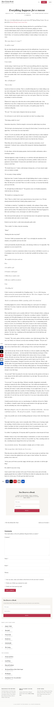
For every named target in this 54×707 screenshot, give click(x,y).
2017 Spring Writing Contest (40, 13)
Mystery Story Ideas (48, 691)
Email (6, 565)
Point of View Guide (11, 694)
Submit (44, 2)
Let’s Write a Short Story (6, 692)
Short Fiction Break (8, 1)
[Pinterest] (15, 481)
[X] (11, 481)
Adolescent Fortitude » (44, 522)
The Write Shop (12, 691)
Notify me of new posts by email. (14, 586)
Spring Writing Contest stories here (18, 22)
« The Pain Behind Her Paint (12, 522)
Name (6, 558)
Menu (50, 2)
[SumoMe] (23, 481)
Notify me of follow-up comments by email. (16, 583)
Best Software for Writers (6, 695)
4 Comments (27, 15)
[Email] (19, 481)
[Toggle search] (39, 2)
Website (6, 572)
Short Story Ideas (40, 691)
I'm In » (27, 510)
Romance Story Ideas (42, 692)
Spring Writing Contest (23, 13)
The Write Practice (5, 691)
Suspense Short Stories (23, 692)
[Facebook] (7, 481)
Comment (7, 537)
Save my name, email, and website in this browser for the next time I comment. (25, 579)
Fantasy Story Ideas (43, 694)
